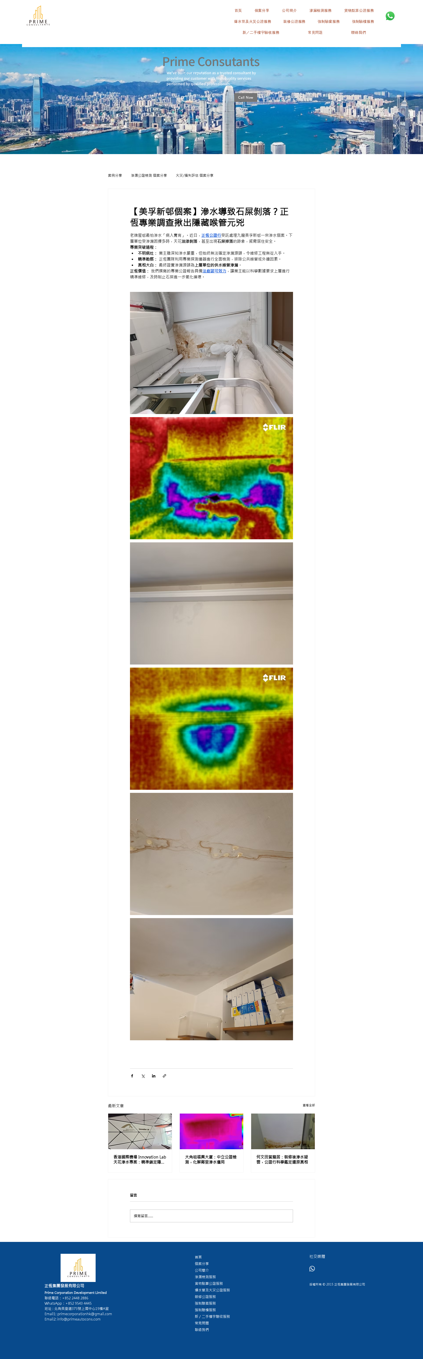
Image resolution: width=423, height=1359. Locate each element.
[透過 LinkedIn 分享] (154, 1076)
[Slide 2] (211, 143)
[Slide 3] (215, 143)
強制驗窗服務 (205, 1303)
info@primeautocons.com (79, 1319)
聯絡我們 (202, 1330)
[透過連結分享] (164, 1076)
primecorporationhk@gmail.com (85, 1314)
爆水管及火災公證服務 (212, 1290)
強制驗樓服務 (205, 1310)
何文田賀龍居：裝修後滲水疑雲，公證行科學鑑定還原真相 (282, 1160)
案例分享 (115, 175)
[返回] (24, 99)
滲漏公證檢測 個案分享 (149, 175)
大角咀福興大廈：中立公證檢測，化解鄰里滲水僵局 (211, 1160)
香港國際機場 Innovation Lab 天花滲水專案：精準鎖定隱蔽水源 (139, 1160)
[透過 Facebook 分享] (132, 1076)
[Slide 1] (207, 143)
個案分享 (202, 1263)
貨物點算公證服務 (209, 1283)
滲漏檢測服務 (205, 1277)
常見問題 (202, 1323)
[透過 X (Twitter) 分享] (143, 1076)
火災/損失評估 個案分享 (194, 175)
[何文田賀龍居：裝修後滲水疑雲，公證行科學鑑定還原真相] (283, 1131)
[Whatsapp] (312, 1268)
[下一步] (399, 99)
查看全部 (309, 1105)
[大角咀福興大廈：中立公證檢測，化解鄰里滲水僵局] (211, 1131)
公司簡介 (202, 1270)
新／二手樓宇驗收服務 (212, 1316)
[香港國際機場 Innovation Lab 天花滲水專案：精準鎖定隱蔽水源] (140, 1131)
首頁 (198, 1257)
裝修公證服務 (205, 1297)
